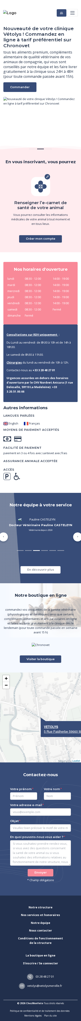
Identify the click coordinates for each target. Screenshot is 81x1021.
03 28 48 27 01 (44, 977)
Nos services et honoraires (40, 915)
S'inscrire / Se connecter (40, 963)
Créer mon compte (40, 238)
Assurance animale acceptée (30, 461)
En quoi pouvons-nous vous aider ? (36, 837)
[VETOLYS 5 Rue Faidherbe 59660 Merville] (40, 717)
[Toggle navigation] (72, 12)
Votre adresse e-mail (26, 805)
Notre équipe (40, 923)
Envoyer (40, 872)
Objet (14, 821)
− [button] (6, 685)
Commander (20, 87)
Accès (8, 469)
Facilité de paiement (22, 447)
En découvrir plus (40, 569)
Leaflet (76, 760)
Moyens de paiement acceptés (31, 429)
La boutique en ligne (40, 955)
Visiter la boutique (41, 659)
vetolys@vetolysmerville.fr (44, 986)
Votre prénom (21, 789)
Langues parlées (19, 415)
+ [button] (6, 678)
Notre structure (40, 907)
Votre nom (52, 789)
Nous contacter (40, 930)
